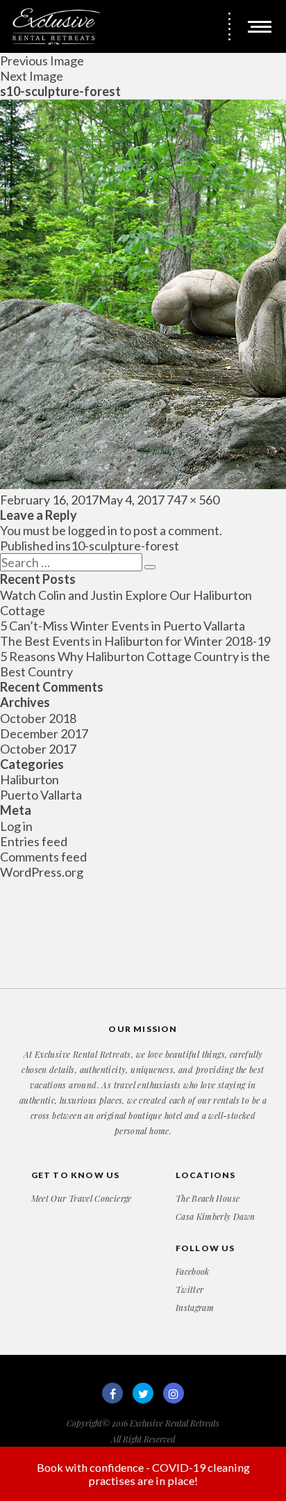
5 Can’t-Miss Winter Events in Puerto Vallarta (122, 625)
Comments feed (43, 856)
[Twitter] (143, 1393)
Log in (16, 826)
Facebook (193, 1271)
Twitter (190, 1289)
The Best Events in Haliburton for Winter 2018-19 (135, 641)
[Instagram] (173, 1393)
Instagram (195, 1307)
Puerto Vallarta (41, 794)
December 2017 (44, 733)
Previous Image (42, 60)
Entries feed (33, 841)
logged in (92, 530)
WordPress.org (41, 872)
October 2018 (38, 718)
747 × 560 (193, 499)
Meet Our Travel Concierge (81, 1198)
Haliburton (29, 779)
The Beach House (207, 1198)
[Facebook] (112, 1393)
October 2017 (38, 748)
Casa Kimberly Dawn (215, 1216)
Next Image (31, 76)
